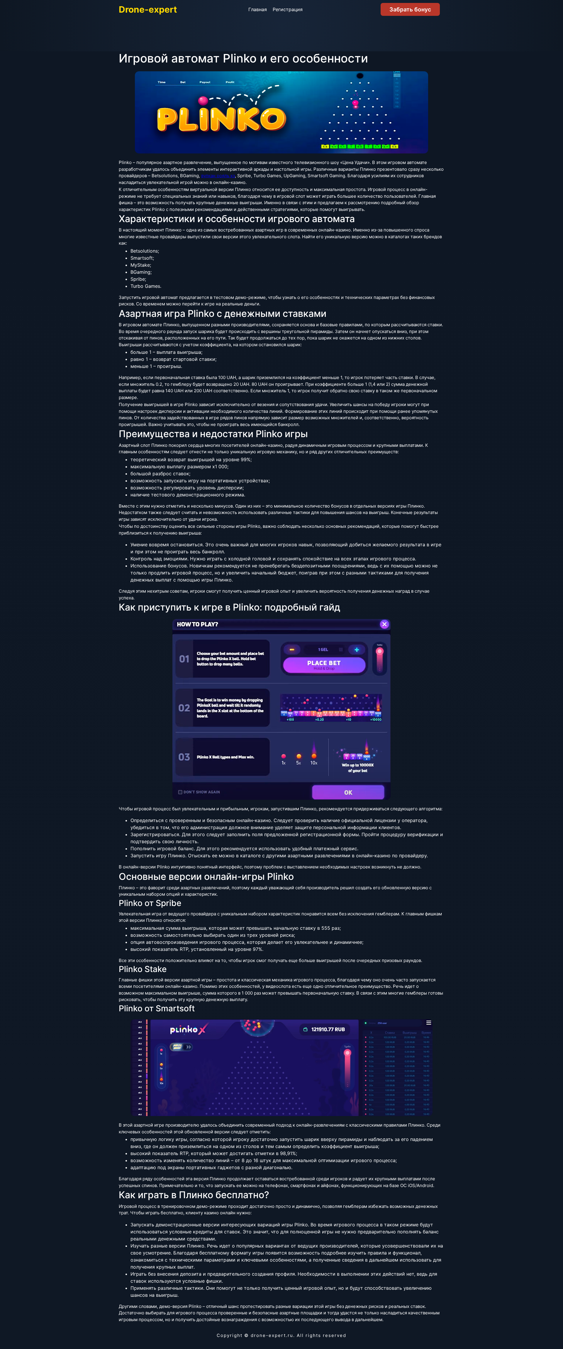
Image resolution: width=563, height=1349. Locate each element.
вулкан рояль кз (218, 175)
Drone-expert (148, 9)
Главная (257, 9)
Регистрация (288, 9)
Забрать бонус (410, 9)
